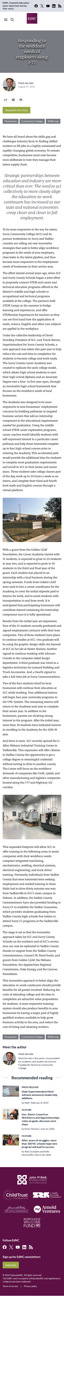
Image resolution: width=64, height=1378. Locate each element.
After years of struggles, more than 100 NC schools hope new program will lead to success (39, 1143)
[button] (13, 100)
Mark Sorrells (25, 83)
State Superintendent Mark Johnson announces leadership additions (39, 1095)
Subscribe (10, 1265)
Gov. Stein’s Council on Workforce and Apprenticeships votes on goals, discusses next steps (40, 1119)
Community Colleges (32, 121)
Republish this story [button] (16, 110)
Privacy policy (30, 1286)
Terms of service (10, 1286)
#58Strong (53, 121)
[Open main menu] (6, 20)
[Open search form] (12, 20)
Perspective (11, 121)
